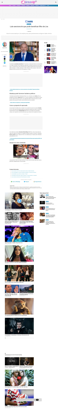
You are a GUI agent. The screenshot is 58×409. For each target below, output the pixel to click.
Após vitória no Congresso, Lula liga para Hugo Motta (20, 102)
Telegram (27, 181)
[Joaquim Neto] (4, 44)
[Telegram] (4, 63)
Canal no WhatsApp (16, 181)
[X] (4, 59)
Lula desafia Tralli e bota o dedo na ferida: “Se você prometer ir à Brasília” (24, 175)
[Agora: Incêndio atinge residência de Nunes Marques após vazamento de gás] (42, 196)
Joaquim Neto (29, 31)
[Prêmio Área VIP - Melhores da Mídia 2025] (50, 69)
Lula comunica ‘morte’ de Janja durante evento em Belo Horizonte (23, 170)
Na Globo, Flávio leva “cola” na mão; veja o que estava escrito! (53, 54)
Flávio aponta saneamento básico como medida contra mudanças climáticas (53, 50)
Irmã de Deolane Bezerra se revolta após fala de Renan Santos (50, 209)
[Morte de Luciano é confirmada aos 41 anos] (48, 46)
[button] (51, 2)
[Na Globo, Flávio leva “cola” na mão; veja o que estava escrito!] (48, 55)
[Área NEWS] (29, 22)
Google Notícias (38, 181)
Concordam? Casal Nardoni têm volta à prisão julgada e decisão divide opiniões (50, 216)
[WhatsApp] (4, 61)
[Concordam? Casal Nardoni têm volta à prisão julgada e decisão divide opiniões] (42, 214)
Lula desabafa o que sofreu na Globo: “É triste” (20, 173)
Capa (1, 19)
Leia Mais (34, 399)
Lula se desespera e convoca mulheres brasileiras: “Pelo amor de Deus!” (24, 172)
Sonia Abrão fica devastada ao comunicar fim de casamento (54, 62)
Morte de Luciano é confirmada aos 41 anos (53, 45)
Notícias (4, 19)
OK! (37, 399)
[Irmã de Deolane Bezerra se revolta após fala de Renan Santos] (42, 208)
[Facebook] (4, 57)
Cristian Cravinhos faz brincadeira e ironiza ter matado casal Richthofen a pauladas (50, 223)
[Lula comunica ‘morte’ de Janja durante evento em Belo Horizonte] (48, 59)
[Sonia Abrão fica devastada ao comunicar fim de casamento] (48, 63)
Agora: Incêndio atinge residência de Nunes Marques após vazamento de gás (51, 197)
